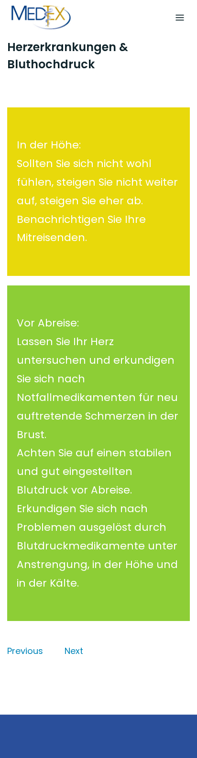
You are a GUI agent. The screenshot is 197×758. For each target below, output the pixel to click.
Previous (25, 651)
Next (74, 651)
